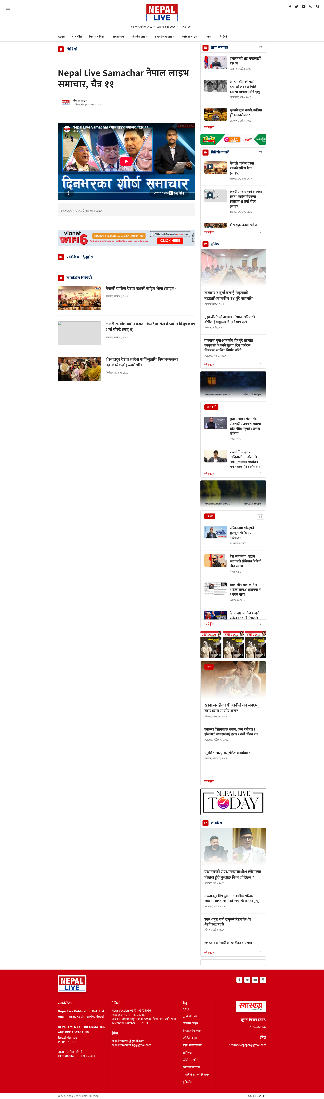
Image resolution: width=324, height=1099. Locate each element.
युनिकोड (187, 1082)
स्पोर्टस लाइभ (189, 36)
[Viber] (310, 6)
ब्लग (209, 666)
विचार (210, 516)
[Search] (317, 6)
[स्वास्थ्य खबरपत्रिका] (242, 1007)
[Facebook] (290, 6)
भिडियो (223, 36)
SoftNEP (261, 1096)
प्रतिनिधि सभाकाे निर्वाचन (196, 1074)
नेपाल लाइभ (80, 101)
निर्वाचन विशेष (97, 36)
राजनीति (77, 36)
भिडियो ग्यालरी (220, 152)
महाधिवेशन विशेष (192, 1045)
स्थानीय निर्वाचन (191, 1067)
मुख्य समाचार (190, 1016)
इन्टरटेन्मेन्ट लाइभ (165, 36)
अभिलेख (187, 1052)
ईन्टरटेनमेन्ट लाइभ (192, 1030)
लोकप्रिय (216, 823)
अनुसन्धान (118, 36)
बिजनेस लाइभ (139, 36)
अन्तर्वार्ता (211, 407)
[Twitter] (296, 6)
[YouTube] (303, 6)
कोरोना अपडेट (190, 1060)
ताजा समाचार (219, 47)
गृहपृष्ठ (186, 1009)
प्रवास (208, 36)
